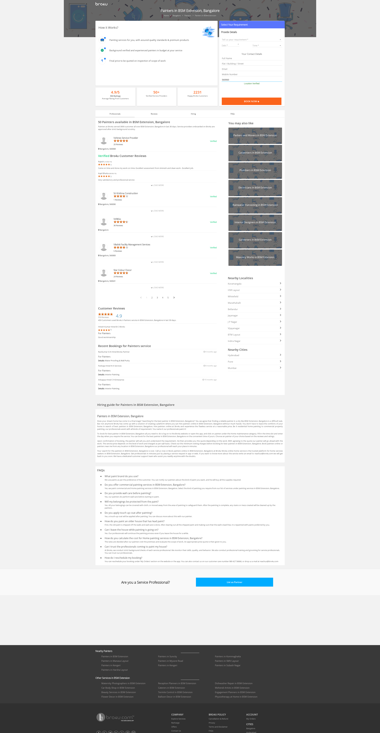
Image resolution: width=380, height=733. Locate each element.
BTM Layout (234, 334)
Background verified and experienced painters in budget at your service (145, 50)
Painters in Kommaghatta (228, 656)
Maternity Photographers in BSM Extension (123, 683)
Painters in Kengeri (111, 665)
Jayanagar (233, 315)
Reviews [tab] (154, 114)
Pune (230, 361)
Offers (174, 726)
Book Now (251, 101)
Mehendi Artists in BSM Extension (232, 687)
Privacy (212, 722)
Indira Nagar (234, 340)
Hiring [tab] (193, 114)
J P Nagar (232, 321)
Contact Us (176, 730)
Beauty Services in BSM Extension (118, 692)
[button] (252, 24)
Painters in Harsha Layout (114, 669)
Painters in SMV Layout (227, 660)
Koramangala (234, 283)
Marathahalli (234, 302)
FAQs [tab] (233, 114)
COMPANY (177, 714)
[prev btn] (140, 297)
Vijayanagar (234, 328)
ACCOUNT (252, 714)
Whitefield (233, 296)
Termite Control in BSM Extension (175, 692)
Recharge (175, 722)
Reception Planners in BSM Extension (177, 683)
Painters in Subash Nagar (227, 665)
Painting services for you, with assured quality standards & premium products (149, 39)
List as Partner (234, 582)
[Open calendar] (238, 44)
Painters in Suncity (167, 656)
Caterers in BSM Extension (171, 687)
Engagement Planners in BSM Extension (235, 692)
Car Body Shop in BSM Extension (118, 687)
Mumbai (232, 367)
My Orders (251, 718)
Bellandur (233, 309)
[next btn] (173, 297)
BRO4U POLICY (217, 714)
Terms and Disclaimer (218, 726)
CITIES (249, 724)
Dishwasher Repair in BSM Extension (233, 683)
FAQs (211, 730)
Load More (158, 185)
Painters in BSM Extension (114, 656)
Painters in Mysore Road (170, 660)
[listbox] (252, 39)
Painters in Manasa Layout (114, 660)
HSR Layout (234, 290)
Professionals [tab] (115, 114)
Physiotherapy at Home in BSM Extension (236, 696)
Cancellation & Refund (218, 718)
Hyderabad (233, 355)
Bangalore (250, 728)
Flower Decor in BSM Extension (117, 696)
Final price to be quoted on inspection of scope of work (137, 60)
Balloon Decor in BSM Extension (174, 696)
